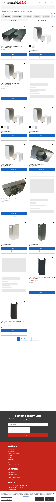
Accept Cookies (39, 499)
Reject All (49, 499)
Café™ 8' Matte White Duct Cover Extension (38, 48)
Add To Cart (14, 54)
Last (37, 338)
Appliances (9, 11)
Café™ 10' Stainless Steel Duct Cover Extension (10, 130)
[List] (33, 2)
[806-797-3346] (45, 2)
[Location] (39, 2)
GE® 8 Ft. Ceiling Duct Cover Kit (7, 164)
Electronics (11, 451)
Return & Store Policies (14, 464)
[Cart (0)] (51, 2)
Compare (15, 57)
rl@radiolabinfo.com (16, 479)
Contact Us (11, 461)
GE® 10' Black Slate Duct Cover (35, 242)
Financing (10, 459)
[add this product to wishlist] (25, 26)
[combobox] (41, 20)
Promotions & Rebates (14, 453)
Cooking (15, 11)
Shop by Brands (12, 463)
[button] (4, 2)
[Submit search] (52, 7)
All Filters (15, 20)
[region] (28, 496)
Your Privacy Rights (6, 499)
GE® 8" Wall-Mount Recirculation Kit (8, 198)
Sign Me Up (28, 435)
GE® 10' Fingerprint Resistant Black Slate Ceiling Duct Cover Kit (42, 277)
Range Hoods (29, 11)
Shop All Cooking (21, 11)
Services (10, 455)
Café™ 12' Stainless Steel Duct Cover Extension (38, 130)
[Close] (53, 493)
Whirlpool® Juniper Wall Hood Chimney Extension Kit (11, 46)
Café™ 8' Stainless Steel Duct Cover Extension (10, 83)
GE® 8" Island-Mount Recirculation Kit (36, 164)
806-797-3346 (16, 477)
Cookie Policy (26, 496)
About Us (10, 457)
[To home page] (16, 2)
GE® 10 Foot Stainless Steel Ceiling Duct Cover (10, 242)
